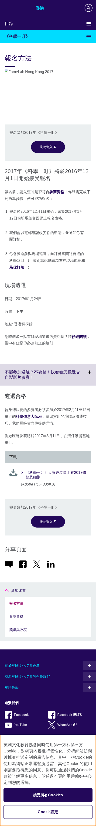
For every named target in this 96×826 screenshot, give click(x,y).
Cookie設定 (48, 812)
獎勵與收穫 (18, 630)
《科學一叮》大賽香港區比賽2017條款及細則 (56, 475)
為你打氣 (16, 267)
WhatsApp (65, 725)
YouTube (20, 725)
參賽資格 (56, 192)
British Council (16, 8)
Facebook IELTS (69, 714)
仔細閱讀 (79, 337)
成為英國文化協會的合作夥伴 (27, 676)
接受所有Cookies (48, 795)
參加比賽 (18, 590)
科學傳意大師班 (29, 416)
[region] (48, 780)
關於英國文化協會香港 (22, 665)
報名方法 (16, 603)
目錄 (9, 23)
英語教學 (12, 688)
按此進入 (47, 147)
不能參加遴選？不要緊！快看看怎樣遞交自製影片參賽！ (42, 378)
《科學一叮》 (17, 36)
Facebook (21, 714)
